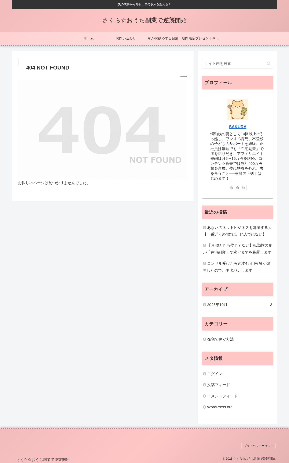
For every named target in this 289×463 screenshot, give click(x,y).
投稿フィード (218, 385)
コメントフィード (222, 396)
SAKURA (237, 126)
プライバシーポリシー (258, 446)
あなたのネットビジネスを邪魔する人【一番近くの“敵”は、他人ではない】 (237, 230)
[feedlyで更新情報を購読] (237, 187)
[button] (268, 63)
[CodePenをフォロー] (231, 187)
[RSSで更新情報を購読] (243, 187)
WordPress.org (220, 407)
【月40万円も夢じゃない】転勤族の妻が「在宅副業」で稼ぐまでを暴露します (237, 248)
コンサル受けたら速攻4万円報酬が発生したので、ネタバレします (236, 266)
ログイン (214, 374)
